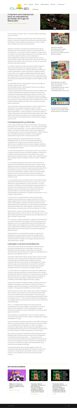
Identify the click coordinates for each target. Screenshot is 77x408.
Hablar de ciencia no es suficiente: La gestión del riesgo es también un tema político (16, 386)
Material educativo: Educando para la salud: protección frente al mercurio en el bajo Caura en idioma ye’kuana (60, 51)
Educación (26, 9)
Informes (53, 4)
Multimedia (35, 9)
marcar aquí (42, 34)
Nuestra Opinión (45, 4)
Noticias (37, 4)
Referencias (61, 4)
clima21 (11, 23)
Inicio (25, 4)
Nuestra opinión (16, 390)
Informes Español (34, 394)
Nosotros (31, 4)
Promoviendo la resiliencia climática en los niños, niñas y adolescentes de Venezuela (60, 109)
